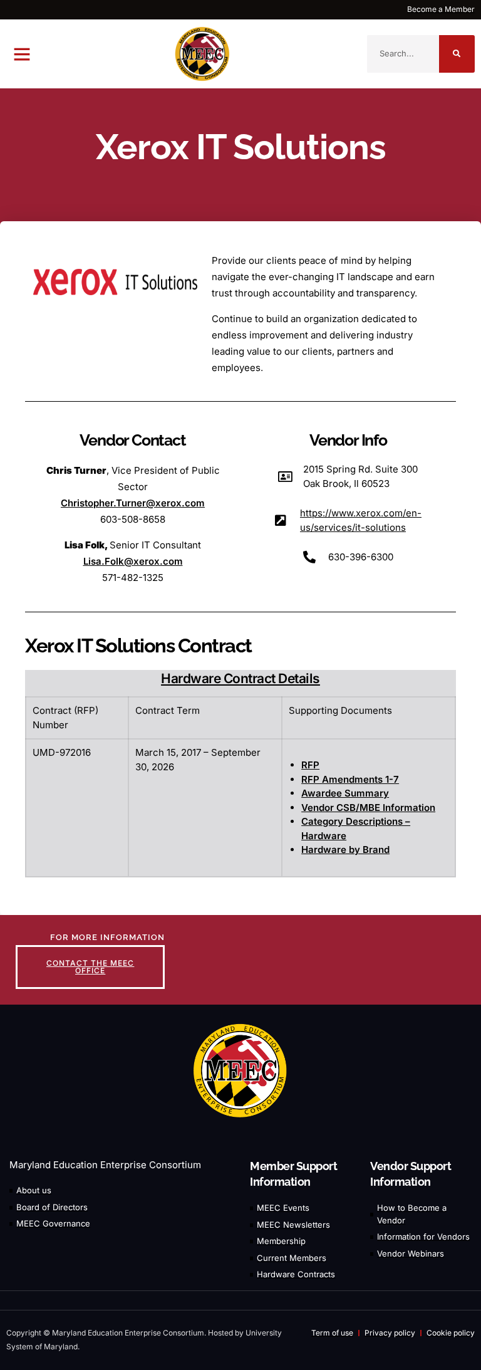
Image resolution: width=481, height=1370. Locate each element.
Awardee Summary (345, 793)
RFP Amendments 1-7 (350, 779)
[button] (22, 54)
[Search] (457, 54)
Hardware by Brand (345, 849)
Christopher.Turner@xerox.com (133, 503)
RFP (310, 765)
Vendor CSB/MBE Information (368, 807)
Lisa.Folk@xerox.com (133, 561)
